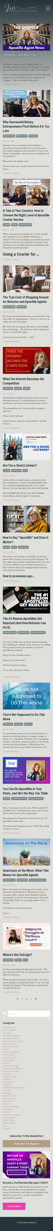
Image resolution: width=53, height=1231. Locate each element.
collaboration (8, 388)
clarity (14, 547)
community (18, 724)
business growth (9, 136)
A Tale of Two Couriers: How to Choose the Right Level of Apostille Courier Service (26, 215)
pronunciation (23, 547)
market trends (22, 136)
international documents (38, 880)
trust (25, 470)
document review (25, 225)
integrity (18, 960)
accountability (8, 960)
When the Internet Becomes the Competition (23, 381)
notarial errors (24, 632)
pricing (33, 55)
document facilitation (36, 798)
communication (10, 1057)
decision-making (23, 55)
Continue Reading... (11, 84)
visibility (7, 1128)
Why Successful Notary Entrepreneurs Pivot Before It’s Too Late (26, 126)
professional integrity (38, 632)
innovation (28, 724)
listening (7, 470)
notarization (33, 136)
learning (7, 1090)
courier (14, 225)
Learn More (14, 1206)
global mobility (22, 880)
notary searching (9, 307)
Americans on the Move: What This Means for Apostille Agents (26, 872)
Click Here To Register (26, 1143)
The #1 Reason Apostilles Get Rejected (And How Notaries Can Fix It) (24, 623)
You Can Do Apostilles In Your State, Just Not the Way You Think (25, 791)
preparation (8, 1109)
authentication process (19, 798)
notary (6, 1104)
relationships (16, 470)
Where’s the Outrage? (17, 954)
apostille (6, 225)
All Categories (9, 1027)
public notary (21, 307)
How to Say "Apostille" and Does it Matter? (25, 539)
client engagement (10, 55)
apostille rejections (10, 632)
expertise (18, 388)
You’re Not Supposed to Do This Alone (24, 716)
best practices (9, 1044)
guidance (26, 388)
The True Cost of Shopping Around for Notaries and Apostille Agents (25, 299)
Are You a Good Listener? (20, 465)
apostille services (9, 880)
